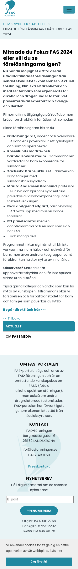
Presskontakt (39, 466)
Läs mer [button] (56, 551)
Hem (6, 24)
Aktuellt (39, 24)
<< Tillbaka (11, 318)
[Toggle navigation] (69, 9)
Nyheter (21, 24)
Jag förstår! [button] (39, 561)
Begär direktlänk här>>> (24, 309)
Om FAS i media (18, 336)
